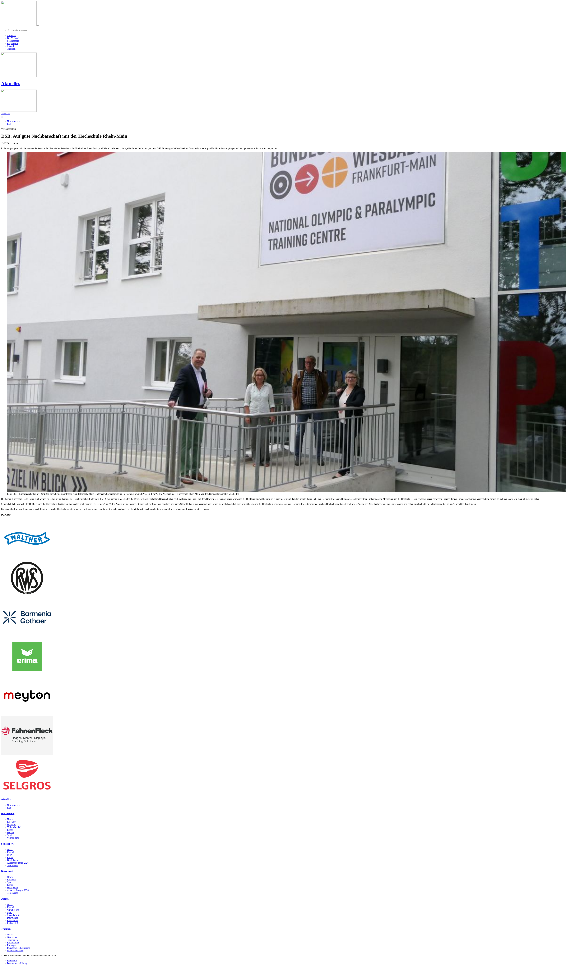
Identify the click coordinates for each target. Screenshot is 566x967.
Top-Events (12, 865)
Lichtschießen (13, 923)
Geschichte (12, 937)
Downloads (12, 918)
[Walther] (27, 557)
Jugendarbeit (13, 915)
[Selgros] (27, 793)
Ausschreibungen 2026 (18, 863)
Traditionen (12, 940)
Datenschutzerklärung (17, 963)
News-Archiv (13, 805)
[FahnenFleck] (27, 754)
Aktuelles (10, 83)
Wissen (10, 832)
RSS (9, 807)
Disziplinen (12, 860)
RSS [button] (9, 124)
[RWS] (27, 596)
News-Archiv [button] (13, 121)
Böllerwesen (13, 942)
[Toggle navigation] (38, 25)
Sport (9, 855)
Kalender (11, 822)
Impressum (12, 960)
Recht (10, 830)
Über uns (11, 824)
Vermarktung (13, 838)
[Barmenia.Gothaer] (27, 636)
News (10, 819)
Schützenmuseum (15, 950)
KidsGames (12, 920)
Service (10, 835)
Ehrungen (11, 945)
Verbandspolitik (14, 827)
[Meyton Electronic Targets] (27, 714)
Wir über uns (13, 910)
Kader (10, 857)
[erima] (27, 675)
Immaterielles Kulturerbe (18, 948)
